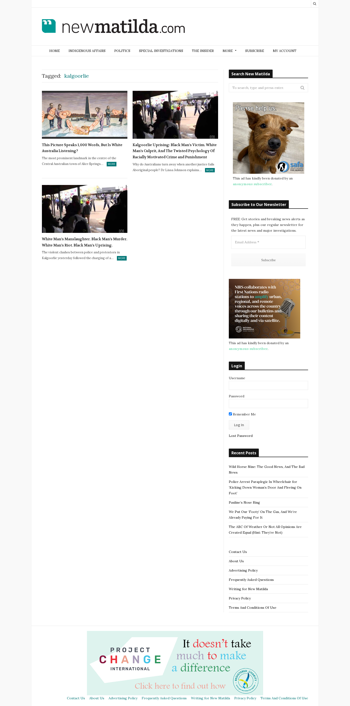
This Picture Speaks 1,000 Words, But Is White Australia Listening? (82, 148)
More (111, 164)
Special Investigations (161, 51)
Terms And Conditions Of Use (252, 607)
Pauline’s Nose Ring (244, 502)
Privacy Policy (240, 598)
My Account (284, 51)
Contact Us (238, 552)
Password (236, 396)
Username (237, 378)
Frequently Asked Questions (251, 580)
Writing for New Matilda (248, 589)
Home (54, 51)
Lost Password (241, 436)
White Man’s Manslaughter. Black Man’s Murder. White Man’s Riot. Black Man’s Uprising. (84, 242)
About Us (236, 561)
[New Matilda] (113, 27)
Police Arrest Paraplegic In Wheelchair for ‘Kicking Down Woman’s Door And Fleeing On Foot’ (265, 487)
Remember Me (244, 414)
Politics (122, 51)
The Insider (203, 51)
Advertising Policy (243, 570)
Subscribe (254, 51)
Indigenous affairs (87, 51)
